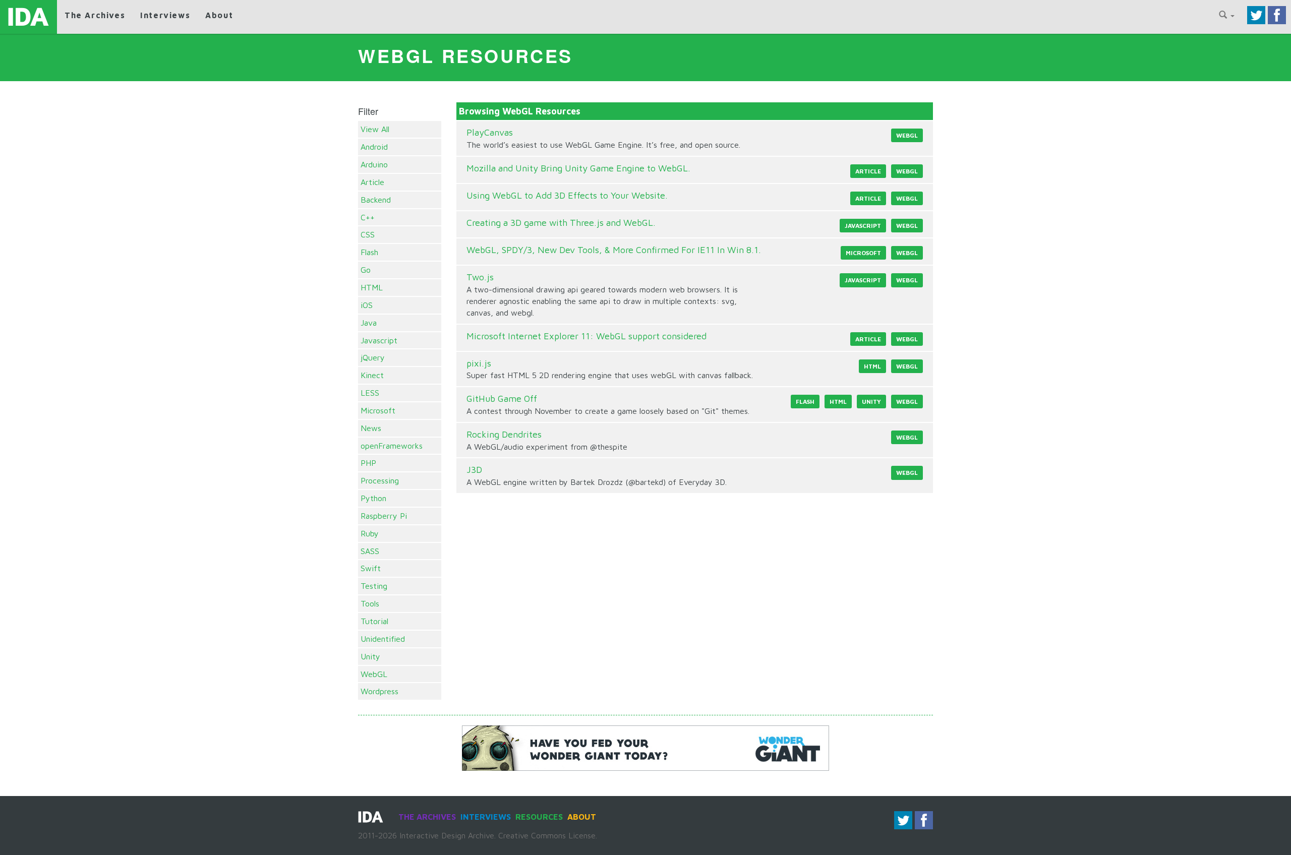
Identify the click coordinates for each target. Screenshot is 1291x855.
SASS (370, 551)
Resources (539, 816)
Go (366, 269)
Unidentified (383, 638)
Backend (376, 199)
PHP (368, 462)
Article (372, 182)
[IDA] (28, 17)
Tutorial (374, 621)
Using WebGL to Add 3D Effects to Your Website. (567, 195)
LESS (370, 392)
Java (369, 322)
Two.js (480, 277)
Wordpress (379, 691)
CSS (368, 234)
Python (373, 498)
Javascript (379, 340)
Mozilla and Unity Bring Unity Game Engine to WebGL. (578, 168)
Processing (380, 480)
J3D (474, 469)
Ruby (370, 533)
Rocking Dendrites (504, 434)
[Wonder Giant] (645, 747)
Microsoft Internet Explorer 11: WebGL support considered (586, 336)
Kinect (372, 375)
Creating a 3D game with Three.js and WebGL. (561, 222)
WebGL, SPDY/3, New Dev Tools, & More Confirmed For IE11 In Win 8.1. (613, 250)
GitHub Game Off (501, 398)
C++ (368, 217)
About (219, 15)
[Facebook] (1277, 14)
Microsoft (378, 410)
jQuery (373, 357)
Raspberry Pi (384, 515)
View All (375, 129)
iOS (367, 305)
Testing (374, 585)
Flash (369, 252)
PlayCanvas (489, 132)
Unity (370, 656)
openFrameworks (392, 445)
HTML (372, 287)
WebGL (374, 674)
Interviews (165, 15)
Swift (371, 568)
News (371, 428)
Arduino (374, 164)
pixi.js (478, 363)
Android (374, 146)
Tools (370, 603)
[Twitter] (1256, 14)
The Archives (95, 15)
